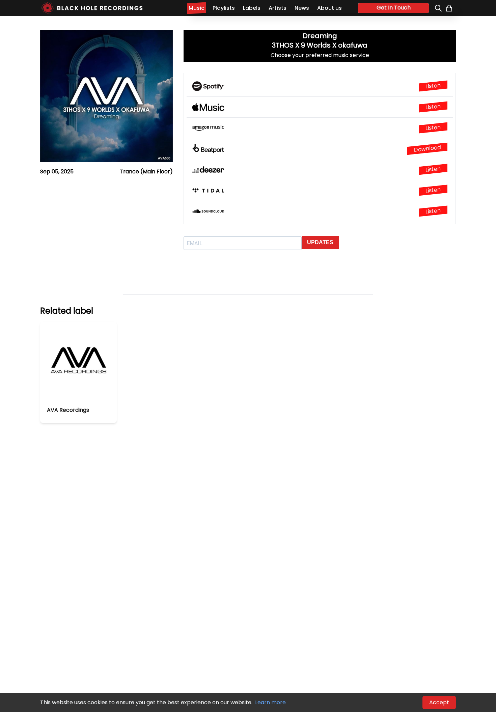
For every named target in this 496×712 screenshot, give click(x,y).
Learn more (270, 702)
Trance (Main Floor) (146, 171)
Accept (439, 702)
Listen (433, 86)
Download (427, 148)
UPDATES (320, 242)
